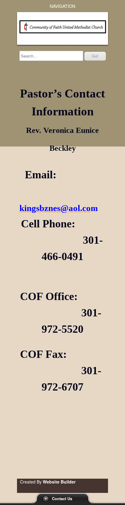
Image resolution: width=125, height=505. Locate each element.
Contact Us (62, 498)
